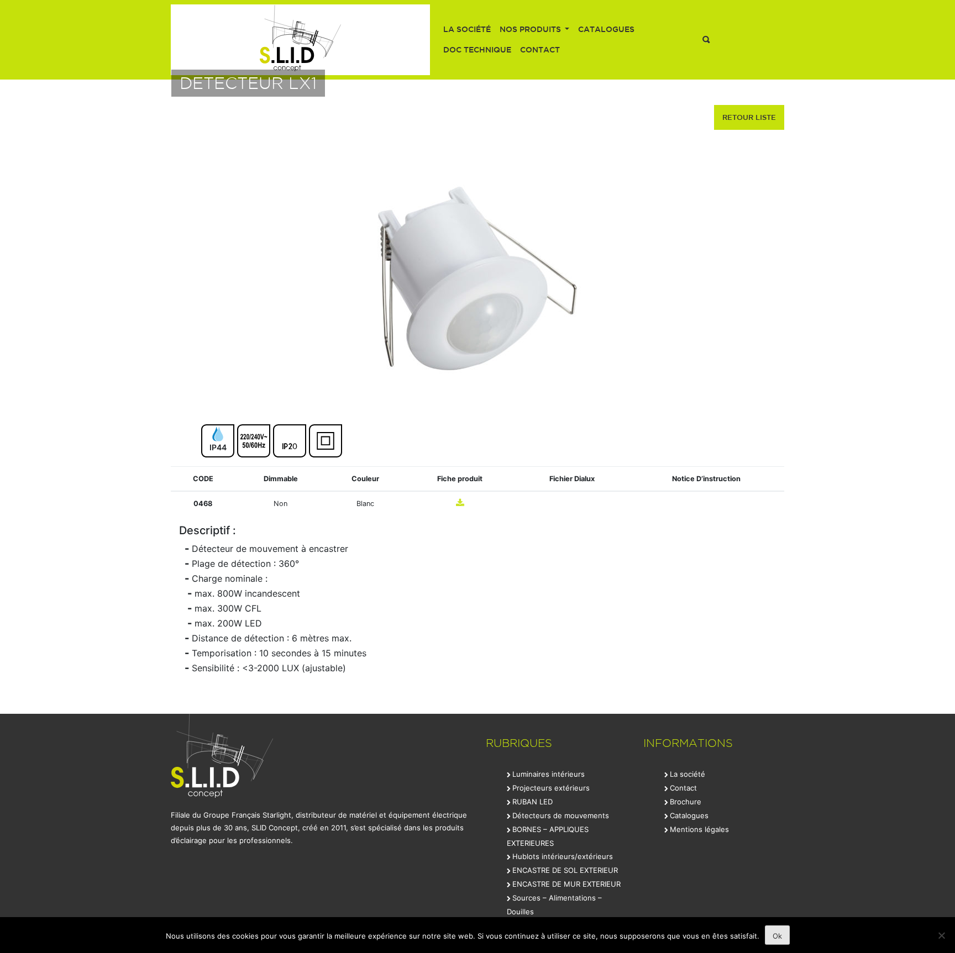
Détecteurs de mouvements (560, 815)
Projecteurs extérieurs (551, 787)
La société (467, 29)
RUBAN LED (532, 801)
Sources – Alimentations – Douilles (554, 904)
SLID (300, 39)
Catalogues (606, 29)
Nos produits (531, 29)
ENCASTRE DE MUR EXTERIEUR (566, 884)
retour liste (749, 117)
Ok (777, 935)
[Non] (941, 935)
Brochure (685, 801)
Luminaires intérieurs (548, 774)
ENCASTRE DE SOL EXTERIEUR (565, 870)
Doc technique (477, 49)
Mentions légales (699, 829)
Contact (540, 49)
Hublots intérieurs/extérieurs (562, 856)
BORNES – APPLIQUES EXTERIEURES (548, 836)
